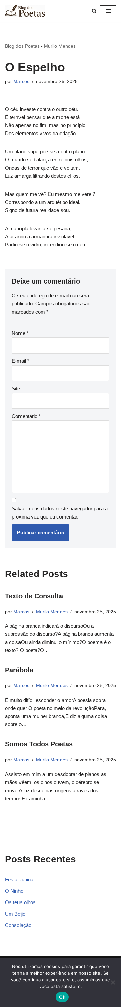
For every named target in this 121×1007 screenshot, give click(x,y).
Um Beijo (15, 914)
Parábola (19, 670)
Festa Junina (19, 879)
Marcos (21, 81)
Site (16, 388)
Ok (62, 997)
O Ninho (14, 891)
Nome (20, 333)
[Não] (112, 982)
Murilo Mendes (60, 46)
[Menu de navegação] (108, 11)
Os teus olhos (20, 902)
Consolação (18, 925)
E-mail (20, 361)
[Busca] (94, 10)
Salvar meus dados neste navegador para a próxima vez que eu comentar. (60, 513)
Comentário (26, 416)
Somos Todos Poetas (39, 744)
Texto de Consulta (34, 596)
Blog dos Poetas (22, 46)
